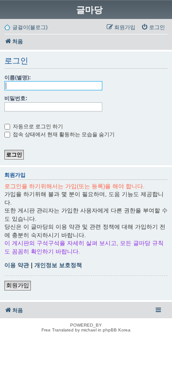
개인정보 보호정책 (58, 265)
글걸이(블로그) (30, 27)
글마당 (89, 10)
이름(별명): (17, 77)
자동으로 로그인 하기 (37, 126)
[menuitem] (153, 27)
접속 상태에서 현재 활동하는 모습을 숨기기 (63, 134)
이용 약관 (16, 265)
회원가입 (17, 285)
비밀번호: (15, 98)
